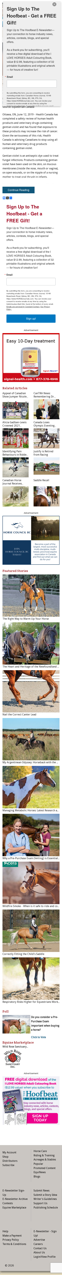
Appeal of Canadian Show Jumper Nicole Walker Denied (14, 396)
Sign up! (31, 318)
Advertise (39, 1239)
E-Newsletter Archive (15, 1199)
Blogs (37, 1176)
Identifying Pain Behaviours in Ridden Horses (15, 455)
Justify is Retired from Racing (43, 453)
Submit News (41, 1190)
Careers (38, 1244)
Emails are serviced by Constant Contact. (23, 306)
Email (9, 275)
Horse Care (40, 1151)
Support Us (40, 1203)
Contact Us (40, 1248)
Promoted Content (45, 1168)
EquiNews (40, 1172)
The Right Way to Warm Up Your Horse (25, 618)
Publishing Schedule (46, 1207)
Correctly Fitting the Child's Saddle (23, 954)
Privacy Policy (10, 1239)
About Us (39, 1252)
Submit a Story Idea (45, 1194)
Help (5, 1231)
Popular (38, 1163)
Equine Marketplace (14, 1207)
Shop (5, 1156)
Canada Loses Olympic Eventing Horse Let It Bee (44, 426)
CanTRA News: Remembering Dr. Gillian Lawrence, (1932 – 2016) (44, 398)
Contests (7, 1203)
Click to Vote (38, 1037)
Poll (5, 1011)
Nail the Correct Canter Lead (19, 714)
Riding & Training (44, 1155)
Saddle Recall (41, 480)
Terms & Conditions (14, 1244)
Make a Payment (12, 1235)
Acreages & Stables (45, 1159)
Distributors (9, 1160)
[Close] (54, 4)
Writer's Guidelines (45, 1199)
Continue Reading (18, 190)
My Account (9, 1152)
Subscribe (8, 1165)
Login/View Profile (45, 1256)
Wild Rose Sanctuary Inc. (16, 1046)
